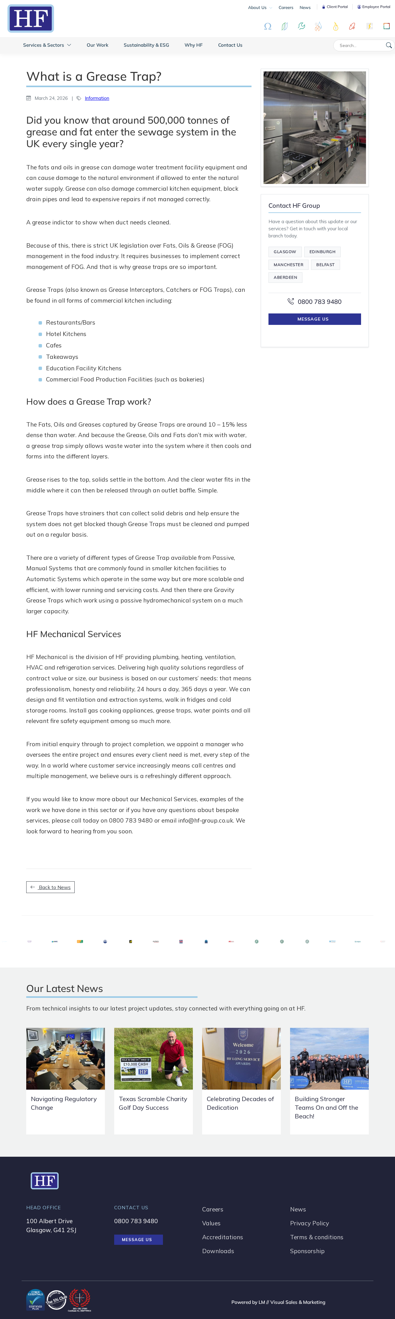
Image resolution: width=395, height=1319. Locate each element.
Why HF (194, 45)
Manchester (288, 264)
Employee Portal (376, 6)
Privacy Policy (309, 1223)
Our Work (97, 45)
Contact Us (230, 45)
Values (211, 1223)
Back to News (54, 887)
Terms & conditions (316, 1237)
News (305, 7)
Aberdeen (285, 277)
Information (97, 98)
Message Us (313, 319)
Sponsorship (307, 1251)
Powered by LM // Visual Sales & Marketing (278, 1302)
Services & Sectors (44, 45)
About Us (258, 7)
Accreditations (222, 1237)
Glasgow (285, 251)
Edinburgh (323, 251)
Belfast (325, 264)
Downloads (218, 1251)
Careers (286, 7)
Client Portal (337, 6)
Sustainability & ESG (146, 45)
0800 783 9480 (319, 301)
